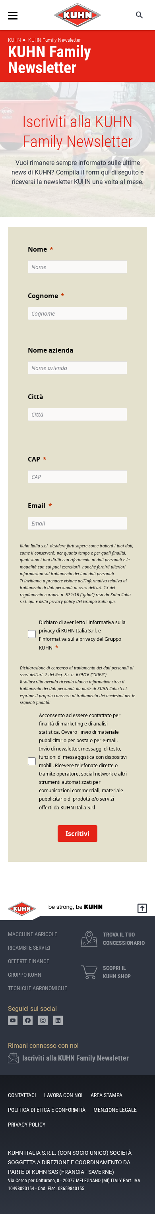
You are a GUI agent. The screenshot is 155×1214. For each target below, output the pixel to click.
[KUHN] (77, 15)
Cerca (134, 15)
